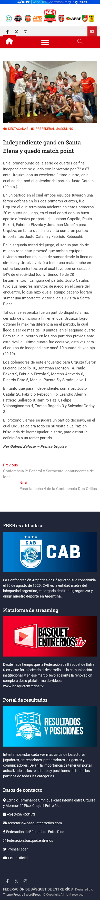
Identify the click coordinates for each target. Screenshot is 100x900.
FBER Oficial (17, 858)
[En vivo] (92, 31)
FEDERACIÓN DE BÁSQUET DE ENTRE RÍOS (38, 889)
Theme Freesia (13, 894)
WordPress (33, 894)
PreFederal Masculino (54, 129)
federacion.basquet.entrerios (29, 840)
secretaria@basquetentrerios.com (34, 823)
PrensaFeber (17, 849)
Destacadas (18, 129)
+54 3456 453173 (20, 814)
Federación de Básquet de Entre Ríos (34, 832)
